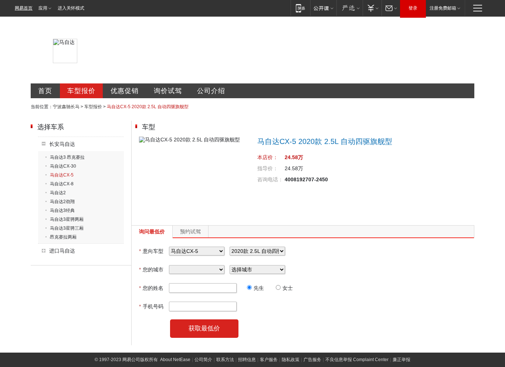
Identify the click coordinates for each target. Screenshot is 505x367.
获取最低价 (204, 328)
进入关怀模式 (71, 8)
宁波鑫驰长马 (66, 106)
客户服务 (269, 359)
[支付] (372, 8)
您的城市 (151, 269)
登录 (413, 8)
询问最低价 (152, 231)
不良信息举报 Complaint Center (357, 359)
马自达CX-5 (62, 175)
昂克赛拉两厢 (63, 237)
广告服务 (312, 359)
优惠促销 (125, 91)
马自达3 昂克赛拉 (67, 157)
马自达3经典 (62, 210)
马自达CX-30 (63, 166)
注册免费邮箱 (443, 8)
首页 (45, 91)
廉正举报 (401, 359)
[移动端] (300, 8)
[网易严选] (349, 8)
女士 (287, 288)
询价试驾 (168, 91)
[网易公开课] (323, 8)
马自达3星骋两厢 (67, 219)
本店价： (267, 157)
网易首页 (24, 8)
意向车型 (151, 251)
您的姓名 (151, 288)
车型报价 (81, 91)
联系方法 (225, 359)
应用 (42, 8)
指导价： (267, 168)
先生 (259, 288)
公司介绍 (211, 91)
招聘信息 (247, 359)
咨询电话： (270, 179)
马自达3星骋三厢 (67, 228)
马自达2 (58, 192)
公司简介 (203, 359)
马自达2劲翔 (62, 201)
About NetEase (175, 359)
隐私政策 (290, 359)
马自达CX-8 (62, 183)
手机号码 (151, 306)
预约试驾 (190, 231)
